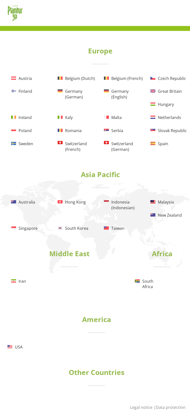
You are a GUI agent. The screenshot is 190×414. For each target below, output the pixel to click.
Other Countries (96, 372)
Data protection (171, 407)
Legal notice (141, 407)
